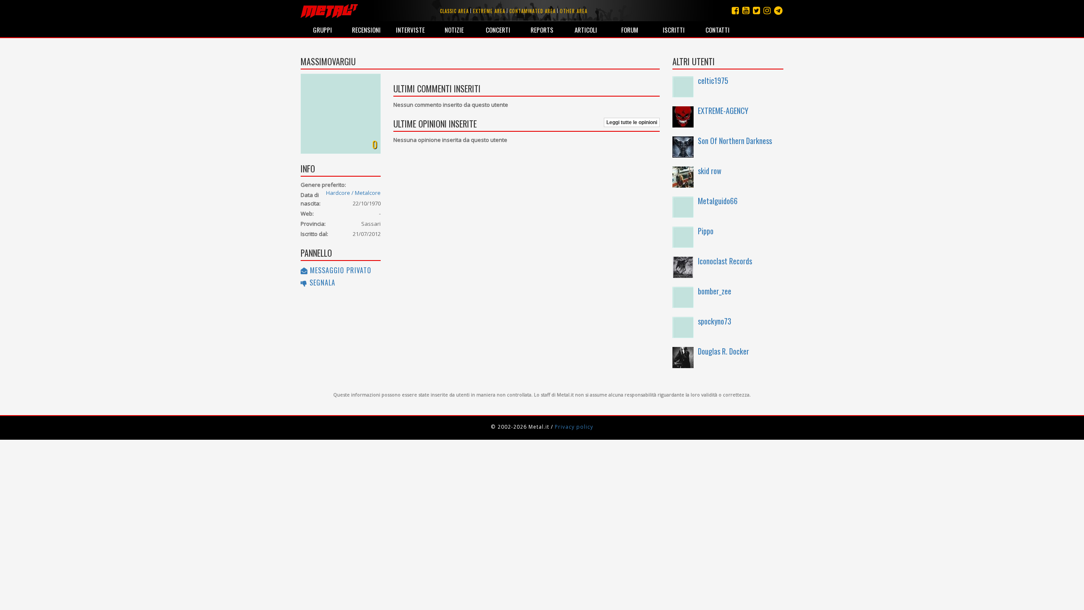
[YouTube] (745, 10)
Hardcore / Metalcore (353, 193)
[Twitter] (756, 10)
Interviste (410, 29)
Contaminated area (532, 11)
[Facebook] (735, 10)
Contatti (717, 29)
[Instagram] (778, 10)
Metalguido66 (718, 200)
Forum (629, 29)
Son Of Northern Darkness (735, 140)
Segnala (321, 282)
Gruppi (322, 29)
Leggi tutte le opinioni (631, 122)
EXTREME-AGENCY (723, 110)
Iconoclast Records (725, 260)
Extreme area (489, 11)
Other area (573, 11)
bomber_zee (714, 291)
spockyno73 (714, 321)
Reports (542, 29)
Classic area (454, 11)
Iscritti (674, 29)
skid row (710, 170)
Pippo (705, 230)
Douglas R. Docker (723, 351)
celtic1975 (713, 80)
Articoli (586, 29)
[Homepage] (329, 10)
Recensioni (366, 29)
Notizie (454, 29)
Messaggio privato (339, 270)
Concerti (498, 29)
